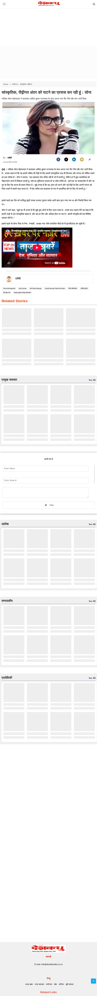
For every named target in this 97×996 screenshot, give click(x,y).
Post (51, 505)
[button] (4, 6)
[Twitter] (66, 159)
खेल (55, 984)
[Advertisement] (48, 24)
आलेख (5, 524)
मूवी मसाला (70, 984)
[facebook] (58, 159)
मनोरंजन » (15, 84)
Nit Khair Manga (35, 288)
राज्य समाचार (39, 984)
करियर (61, 984)
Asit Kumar (23, 288)
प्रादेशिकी (7, 677)
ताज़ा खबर (29, 984)
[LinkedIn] (74, 159)
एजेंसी (10, 158)
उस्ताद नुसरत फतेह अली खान (22, 293)
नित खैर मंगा (6, 293)
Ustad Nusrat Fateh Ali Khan (55, 288)
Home (6, 84)
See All (92, 380)
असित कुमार (84, 288)
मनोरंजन (49, 984)
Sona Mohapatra (9, 288)
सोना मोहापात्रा (72, 288)
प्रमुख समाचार (9, 379)
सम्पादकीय (7, 600)
